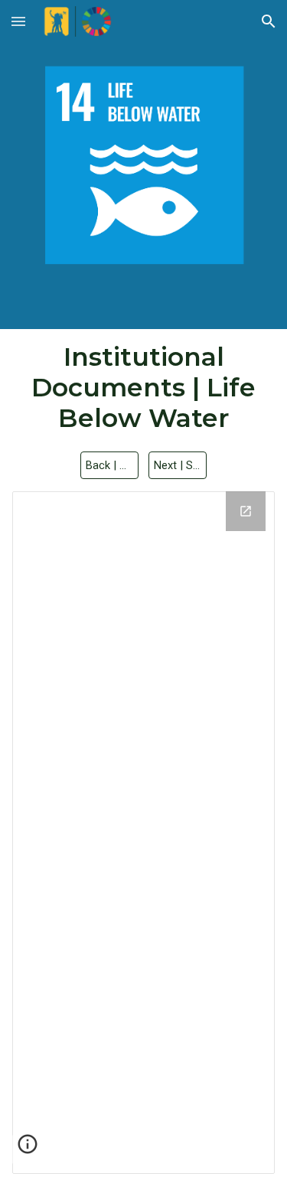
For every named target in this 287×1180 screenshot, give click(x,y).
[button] (18, 21)
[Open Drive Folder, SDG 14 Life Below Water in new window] (246, 511)
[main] (144, 387)
